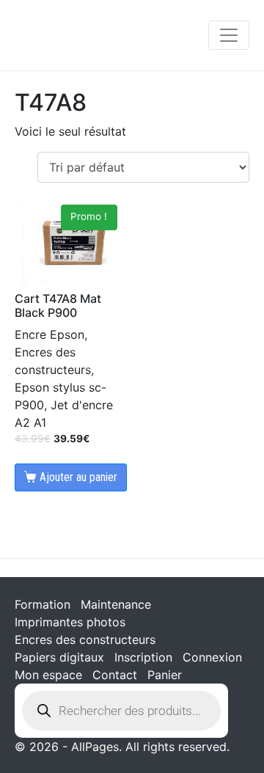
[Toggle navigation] (228, 35)
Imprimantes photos (70, 622)
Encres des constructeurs (85, 639)
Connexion (212, 657)
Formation (42, 604)
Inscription (143, 657)
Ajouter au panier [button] (78, 477)
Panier (164, 674)
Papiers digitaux (59, 657)
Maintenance (116, 604)
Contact (114, 674)
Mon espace (48, 674)
